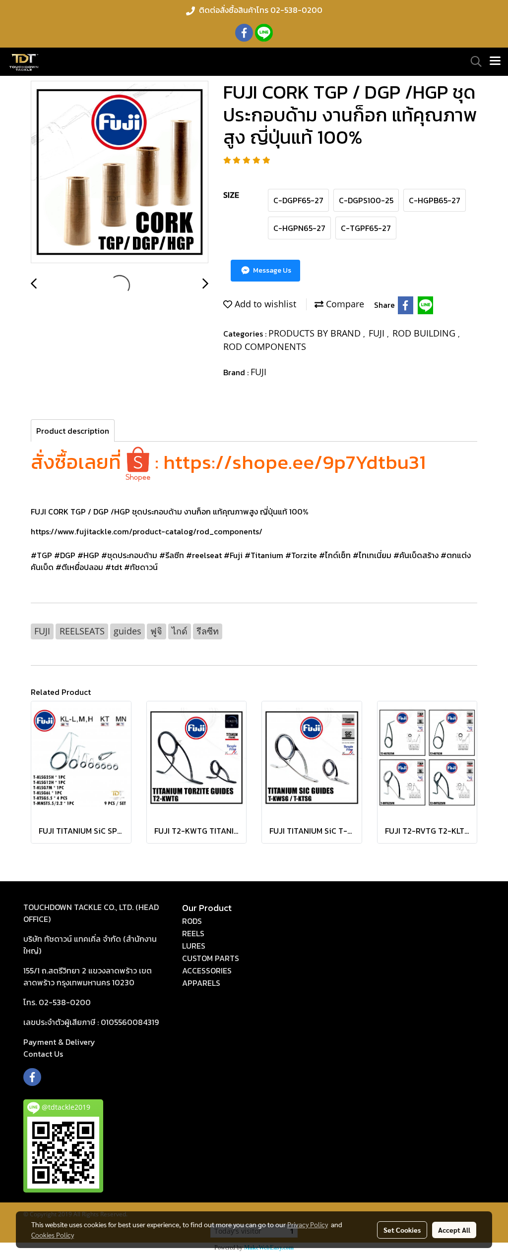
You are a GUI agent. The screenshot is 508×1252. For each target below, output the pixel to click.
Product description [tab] (72, 431)
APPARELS (201, 983)
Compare (343, 304)
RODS (192, 921)
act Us (43, 1054)
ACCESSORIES (207, 970)
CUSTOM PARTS (210, 958)
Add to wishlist (264, 304)
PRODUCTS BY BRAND (315, 333)
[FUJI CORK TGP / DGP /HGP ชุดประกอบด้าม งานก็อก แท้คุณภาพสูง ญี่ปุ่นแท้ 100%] (119, 172)
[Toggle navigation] (495, 61)
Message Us (271, 270)
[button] (473, 61)
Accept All (454, 1229)
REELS (193, 933)
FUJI (378, 333)
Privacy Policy (307, 1224)
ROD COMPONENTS (264, 346)
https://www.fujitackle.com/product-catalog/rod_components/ (146, 531)
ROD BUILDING (425, 333)
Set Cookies (402, 1229)
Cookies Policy (52, 1234)
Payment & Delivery (59, 1042)
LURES (193, 946)
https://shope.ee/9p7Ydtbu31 (294, 462)
